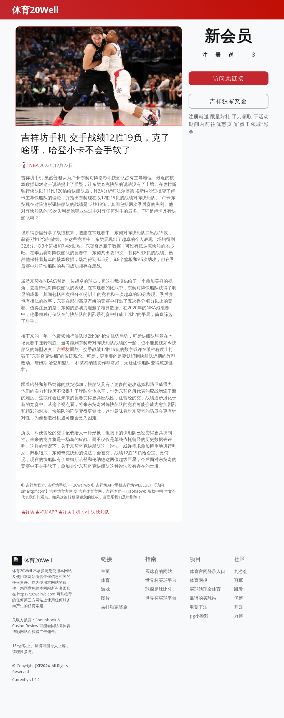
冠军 (238, 580)
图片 (105, 598)
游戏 (105, 589)
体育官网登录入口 (207, 571)
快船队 (102, 512)
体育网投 (198, 580)
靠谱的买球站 (203, 598)
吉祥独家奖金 (228, 101)
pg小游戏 (199, 616)
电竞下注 (198, 607)
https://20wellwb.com (36, 594)
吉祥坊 (63, 349)
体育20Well (35, 10)
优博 (238, 598)
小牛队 (88, 512)
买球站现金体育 (205, 589)
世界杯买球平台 (160, 580)
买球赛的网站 (158, 571)
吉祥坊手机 (69, 512)
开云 (238, 607)
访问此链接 (228, 78)
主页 (105, 571)
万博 (238, 616)
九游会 (240, 571)
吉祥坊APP (46, 512)
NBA (34, 165)
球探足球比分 (158, 589)
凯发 (238, 589)
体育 (105, 580)
